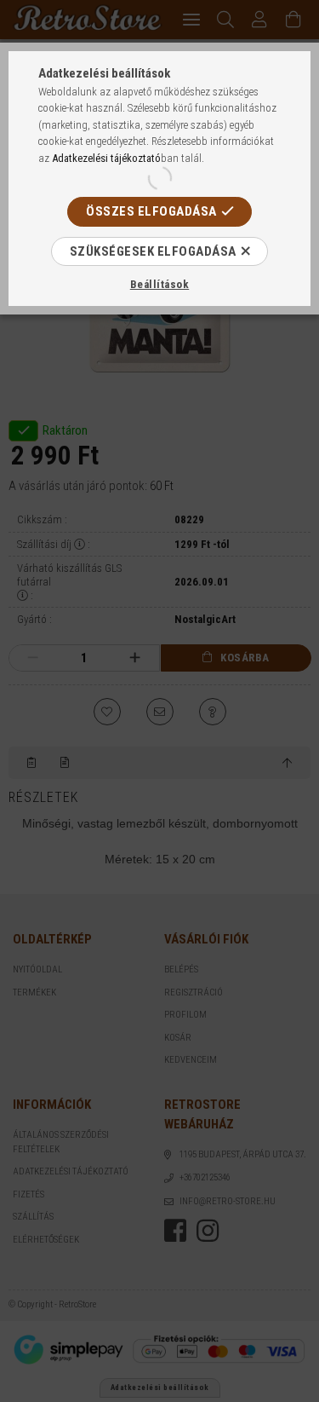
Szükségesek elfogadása (153, 251)
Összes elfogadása (151, 211)
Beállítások (160, 284)
